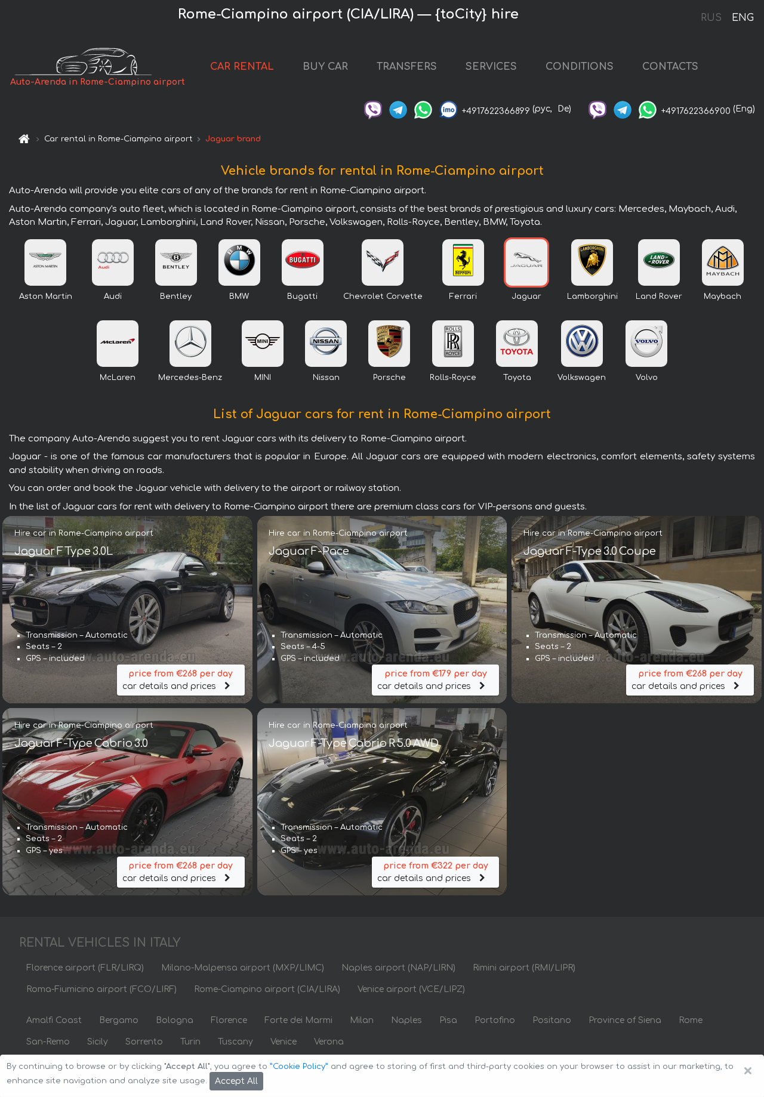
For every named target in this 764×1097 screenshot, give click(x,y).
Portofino (495, 1020)
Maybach (722, 296)
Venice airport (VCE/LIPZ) (411, 989)
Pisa (448, 1020)
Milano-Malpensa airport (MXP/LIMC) (242, 967)
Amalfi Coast (54, 1020)
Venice (283, 1041)
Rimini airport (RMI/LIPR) (524, 967)
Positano (551, 1020)
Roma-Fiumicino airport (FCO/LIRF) (101, 989)
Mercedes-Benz (190, 377)
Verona (329, 1041)
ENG (742, 18)
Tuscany (235, 1041)
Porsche (389, 377)
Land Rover (659, 296)
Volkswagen (581, 377)
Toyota (517, 377)
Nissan (326, 377)
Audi (113, 296)
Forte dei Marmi (298, 1020)
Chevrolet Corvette (383, 296)
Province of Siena (625, 1020)
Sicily (97, 1041)
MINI (262, 377)
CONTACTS (670, 66)
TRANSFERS (407, 66)
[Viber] (373, 108)
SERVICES (491, 66)
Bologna (174, 1020)
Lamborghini (592, 296)
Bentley (176, 296)
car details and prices (177, 680)
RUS (711, 18)
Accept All (236, 1081)
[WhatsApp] (423, 108)
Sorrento (144, 1041)
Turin (190, 1041)
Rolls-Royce (453, 377)
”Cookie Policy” (299, 1066)
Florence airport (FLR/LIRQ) (85, 967)
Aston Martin (45, 296)
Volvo (647, 377)
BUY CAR (325, 66)
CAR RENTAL (242, 66)
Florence (229, 1020)
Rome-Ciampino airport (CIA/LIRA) (267, 989)
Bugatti (302, 296)
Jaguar (526, 296)
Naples (406, 1020)
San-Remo (48, 1041)
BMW (239, 296)
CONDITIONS (580, 66)
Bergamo (118, 1020)
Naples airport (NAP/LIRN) (398, 967)
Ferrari (463, 296)
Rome (691, 1020)
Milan (362, 1020)
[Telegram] (398, 108)
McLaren (117, 377)
